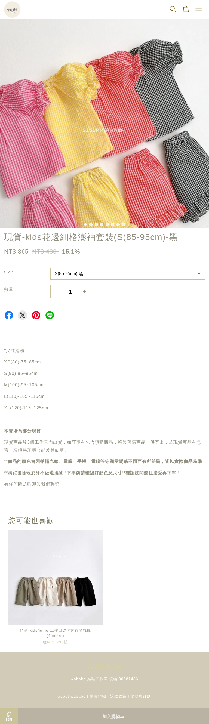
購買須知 (98, 696)
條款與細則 (141, 696)
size (8, 271)
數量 (8, 289)
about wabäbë (72, 696)
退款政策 (118, 696)
